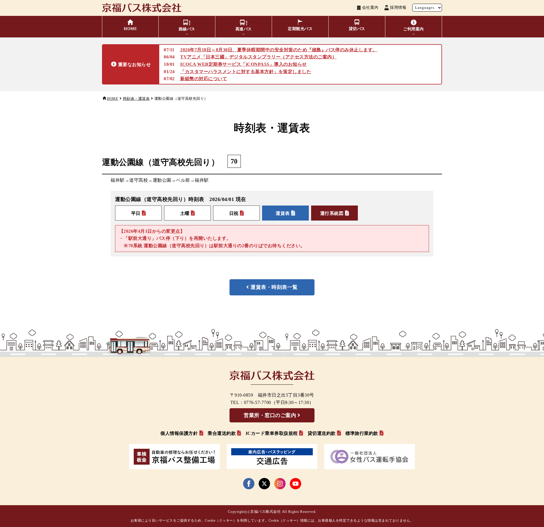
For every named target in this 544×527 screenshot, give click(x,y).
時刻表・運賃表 (136, 99)
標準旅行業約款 (361, 433)
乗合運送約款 (222, 433)
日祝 (234, 213)
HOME (112, 99)
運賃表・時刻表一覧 (274, 287)
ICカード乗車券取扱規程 (272, 433)
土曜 (185, 213)
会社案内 (370, 7)
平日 (136, 213)
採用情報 (398, 7)
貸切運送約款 (322, 433)
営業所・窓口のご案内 (270, 415)
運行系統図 (332, 213)
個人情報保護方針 (179, 433)
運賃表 (283, 213)
